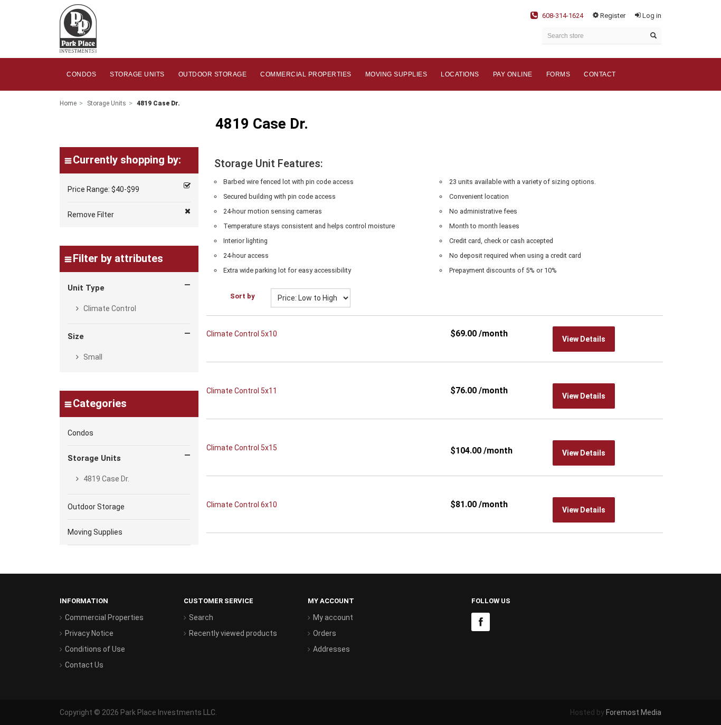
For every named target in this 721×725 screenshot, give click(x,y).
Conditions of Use (95, 649)
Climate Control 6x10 (241, 504)
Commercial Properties (104, 617)
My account (333, 617)
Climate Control (109, 308)
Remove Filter (91, 214)
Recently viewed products (233, 633)
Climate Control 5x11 (241, 390)
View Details (583, 339)
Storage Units (106, 103)
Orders (324, 633)
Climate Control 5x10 (241, 334)
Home (68, 103)
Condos (80, 433)
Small (92, 357)
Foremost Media (633, 712)
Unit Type (86, 288)
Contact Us (84, 665)
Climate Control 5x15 (241, 447)
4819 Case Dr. (105, 479)
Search (201, 617)
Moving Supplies (95, 532)
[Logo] (78, 28)
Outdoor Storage (96, 506)
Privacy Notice (89, 633)
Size (76, 336)
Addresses (331, 649)
